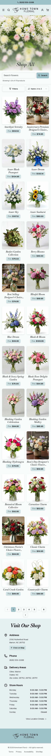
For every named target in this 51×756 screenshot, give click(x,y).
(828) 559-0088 (26, 2)
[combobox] (37, 89)
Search (44, 75)
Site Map (39, 752)
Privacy (18, 752)
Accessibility (28, 752)
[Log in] (42, 10)
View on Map (18, 648)
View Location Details (35, 719)
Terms (11, 752)
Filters (15, 89)
